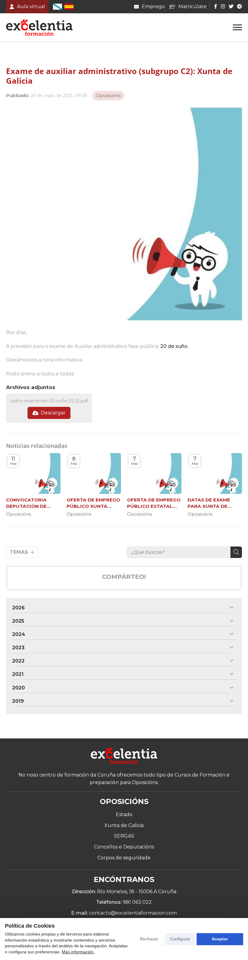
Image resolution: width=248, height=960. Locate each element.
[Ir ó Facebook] (215, 6)
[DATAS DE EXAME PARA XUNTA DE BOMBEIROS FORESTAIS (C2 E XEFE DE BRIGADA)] (215, 473)
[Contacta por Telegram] (239, 6)
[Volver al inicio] (124, 757)
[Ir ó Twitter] (231, 6)
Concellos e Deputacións (124, 847)
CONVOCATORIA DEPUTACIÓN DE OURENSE (26, 503)
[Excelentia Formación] (39, 27)
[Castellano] (68, 6)
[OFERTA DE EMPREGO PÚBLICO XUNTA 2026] (94, 473)
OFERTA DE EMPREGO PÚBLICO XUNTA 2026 (93, 503)
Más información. (78, 951)
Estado (124, 814)
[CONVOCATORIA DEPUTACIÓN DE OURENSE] (33, 473)
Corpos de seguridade (124, 858)
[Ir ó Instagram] (223, 6)
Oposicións (108, 95)
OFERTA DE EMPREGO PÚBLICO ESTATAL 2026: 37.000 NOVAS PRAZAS (154, 503)
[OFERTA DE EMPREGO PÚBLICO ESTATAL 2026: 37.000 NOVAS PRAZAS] (154, 473)
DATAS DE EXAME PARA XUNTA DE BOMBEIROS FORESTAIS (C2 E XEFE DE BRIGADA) (215, 503)
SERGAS (124, 836)
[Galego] (57, 6)
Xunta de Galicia (124, 825)
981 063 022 (137, 902)
